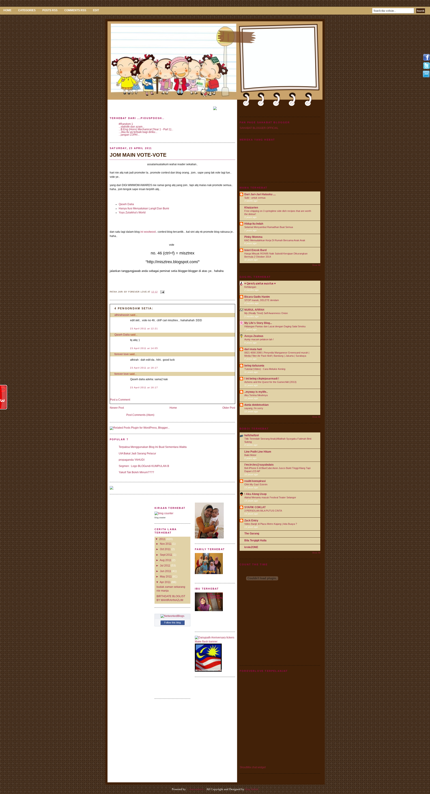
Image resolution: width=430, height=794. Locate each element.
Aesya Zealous (253, 336)
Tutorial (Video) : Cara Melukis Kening (264, 369)
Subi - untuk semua (254, 197)
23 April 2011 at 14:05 (144, 348)
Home (7, 10)
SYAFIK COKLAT (255, 507)
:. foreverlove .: (196, 789)
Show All (316, 265)
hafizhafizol (251, 435)
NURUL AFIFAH (254, 309)
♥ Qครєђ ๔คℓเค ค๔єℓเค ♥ (260, 283)
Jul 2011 (165, 565)
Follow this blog (172, 622)
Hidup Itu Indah (253, 223)
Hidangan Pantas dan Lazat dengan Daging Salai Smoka (274, 326)
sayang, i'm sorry (253, 408)
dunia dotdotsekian (256, 405)
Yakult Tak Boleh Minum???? (136, 472)
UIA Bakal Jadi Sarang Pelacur (137, 453)
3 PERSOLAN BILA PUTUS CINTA (263, 510)
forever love (121, 354)
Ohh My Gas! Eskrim (255, 484)
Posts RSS (50, 10)
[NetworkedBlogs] (172, 616)
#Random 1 (126, 124)
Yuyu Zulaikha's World (132, 212)
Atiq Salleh (251, 789)
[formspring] (426, 76)
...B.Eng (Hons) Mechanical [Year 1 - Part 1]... (146, 129)
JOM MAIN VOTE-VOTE (138, 155)
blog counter (160, 517)
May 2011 (166, 576)
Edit (96, 10)
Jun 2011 (165, 571)
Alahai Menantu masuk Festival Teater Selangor (270, 497)
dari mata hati (253, 349)
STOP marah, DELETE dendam (261, 300)
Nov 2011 (166, 543)
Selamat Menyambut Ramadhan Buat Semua (268, 227)
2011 (162, 539)
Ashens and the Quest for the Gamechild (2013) (270, 382)
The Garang (251, 533)
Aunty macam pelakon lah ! (259, 339)
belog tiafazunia (254, 365)
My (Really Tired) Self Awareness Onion (266, 313)
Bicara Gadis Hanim (257, 296)
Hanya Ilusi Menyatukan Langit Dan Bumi (144, 208)
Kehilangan (250, 287)
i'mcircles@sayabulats (259, 464)
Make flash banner (206, 641)
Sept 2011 (166, 554)
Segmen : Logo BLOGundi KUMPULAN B (144, 466)
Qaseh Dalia (126, 204)
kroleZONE (251, 547)
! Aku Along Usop (255, 494)
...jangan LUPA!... (129, 134)
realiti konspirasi (255, 481)
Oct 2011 (165, 549)
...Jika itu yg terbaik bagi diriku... (138, 132)
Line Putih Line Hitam (257, 451)
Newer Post (117, 407)
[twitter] (426, 68)
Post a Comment (120, 399)
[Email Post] (162, 292)
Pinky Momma (253, 237)
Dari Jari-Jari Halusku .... (260, 194)
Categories (27, 10)
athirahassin (121, 315)
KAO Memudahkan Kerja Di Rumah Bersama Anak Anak (274, 240)
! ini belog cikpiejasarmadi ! (261, 378)
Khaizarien (251, 207)
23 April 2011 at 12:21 (144, 328)
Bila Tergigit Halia (255, 540)
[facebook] (426, 60)
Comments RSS (75, 10)
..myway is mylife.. (256, 391)
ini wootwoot (148, 231)
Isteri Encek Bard (255, 250)
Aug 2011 (165, 560)
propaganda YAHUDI (131, 459)
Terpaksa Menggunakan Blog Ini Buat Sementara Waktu (153, 447)
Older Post (228, 407)
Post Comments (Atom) (140, 415)
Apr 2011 (165, 582)
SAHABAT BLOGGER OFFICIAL (259, 128)
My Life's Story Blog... (258, 323)
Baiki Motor (250, 455)
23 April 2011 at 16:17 (144, 368)
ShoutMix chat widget (253, 767)
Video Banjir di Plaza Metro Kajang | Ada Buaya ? (270, 524)
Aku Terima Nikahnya (256, 395)
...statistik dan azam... (131, 126)
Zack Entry (251, 520)
